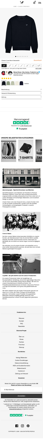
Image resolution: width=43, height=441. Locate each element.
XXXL (39, 66)
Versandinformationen (15, 409)
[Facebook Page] (16, 425)
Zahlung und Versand (21, 374)
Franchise (21, 345)
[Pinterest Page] (28, 425)
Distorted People (29, 431)
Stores (21, 339)
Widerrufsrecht (21, 368)
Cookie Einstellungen (21, 360)
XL (27, 66)
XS (4, 66)
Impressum (21, 371)
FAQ (21, 324)
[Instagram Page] (22, 425)
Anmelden (21, 396)
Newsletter (21, 326)
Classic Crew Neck (23, 6)
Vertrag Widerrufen (21, 358)
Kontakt (21, 321)
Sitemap (21, 347)
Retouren (21, 318)
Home (15, 6)
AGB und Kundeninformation (21, 366)
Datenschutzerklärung (21, 363)
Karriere (21, 342)
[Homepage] (21, 2)
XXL (33, 66)
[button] (6, 78)
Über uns (21, 337)
